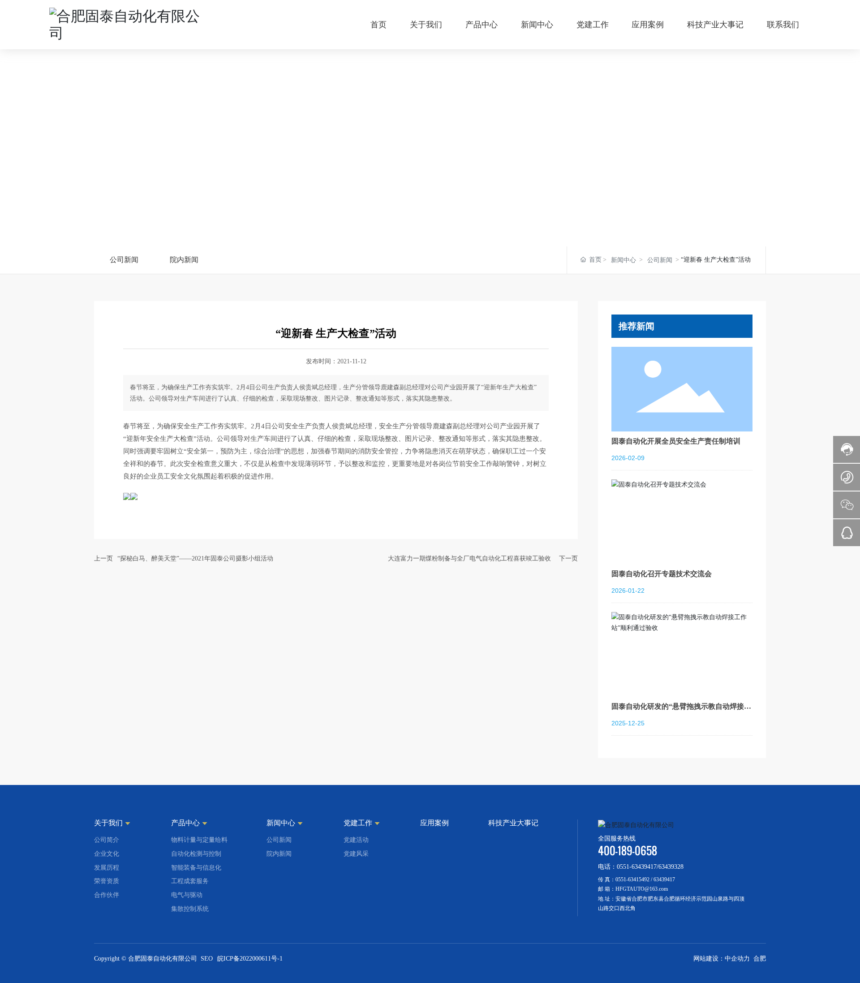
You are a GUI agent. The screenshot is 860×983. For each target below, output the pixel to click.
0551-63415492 (632, 879)
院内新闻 (184, 259)
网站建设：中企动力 (721, 958)
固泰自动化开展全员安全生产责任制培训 (675, 441)
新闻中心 (623, 260)
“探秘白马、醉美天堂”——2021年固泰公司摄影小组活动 (195, 558)
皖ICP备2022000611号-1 (250, 958)
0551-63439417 (637, 866)
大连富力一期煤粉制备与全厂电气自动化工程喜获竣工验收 (469, 558)
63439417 (664, 879)
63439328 (671, 866)
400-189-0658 (627, 850)
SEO (207, 958)
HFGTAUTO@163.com (641, 889)
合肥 (759, 958)
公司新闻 (124, 259)
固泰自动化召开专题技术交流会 (661, 574)
